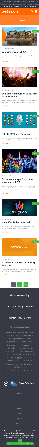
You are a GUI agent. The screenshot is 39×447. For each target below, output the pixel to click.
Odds (19, 408)
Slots (20, 403)
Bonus (19, 398)
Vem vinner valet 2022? (14, 52)
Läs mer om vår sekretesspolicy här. (20, 444)
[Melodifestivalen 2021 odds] (19, 207)
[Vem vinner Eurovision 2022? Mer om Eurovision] (19, 77)
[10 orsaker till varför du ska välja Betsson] (19, 247)
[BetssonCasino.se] (10, 11)
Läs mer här (33, 6)
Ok (20, 440)
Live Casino (19, 423)
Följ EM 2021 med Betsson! (16, 134)
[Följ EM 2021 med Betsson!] (19, 120)
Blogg (35, 31)
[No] (36, 438)
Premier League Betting (19, 317)
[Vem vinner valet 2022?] (19, 36)
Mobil (19, 418)
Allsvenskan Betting (19, 295)
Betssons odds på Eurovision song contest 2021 (17, 180)
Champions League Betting (19, 306)
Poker (19, 413)
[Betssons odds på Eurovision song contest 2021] (19, 161)
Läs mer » (6, 61)
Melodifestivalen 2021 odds (16, 222)
